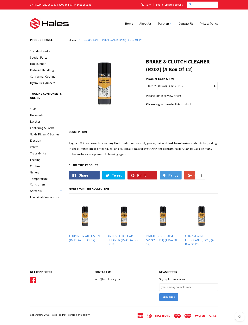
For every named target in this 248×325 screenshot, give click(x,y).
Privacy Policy (209, 23)
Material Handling (42, 70)
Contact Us (186, 23)
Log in (159, 4)
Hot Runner (38, 64)
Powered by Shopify (78, 314)
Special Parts (38, 57)
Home (129, 23)
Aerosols (36, 191)
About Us (146, 23)
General (35, 172)
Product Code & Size (160, 79)
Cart (148, 5)
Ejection (35, 140)
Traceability (38, 153)
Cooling (35, 166)
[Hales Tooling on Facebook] (33, 279)
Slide (33, 109)
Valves (34, 147)
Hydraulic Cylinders (42, 83)
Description (78, 132)
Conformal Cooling (43, 76)
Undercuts (37, 115)
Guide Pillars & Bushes (44, 134)
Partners (164, 23)
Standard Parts (40, 51)
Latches (35, 121)
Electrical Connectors (44, 197)
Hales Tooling (58, 314)
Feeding (35, 160)
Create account (174, 4)
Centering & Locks (42, 128)
